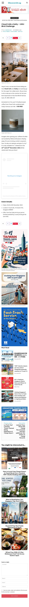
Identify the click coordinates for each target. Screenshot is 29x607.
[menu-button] (2, 2)
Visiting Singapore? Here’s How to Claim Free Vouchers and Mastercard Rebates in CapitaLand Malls (20, 395)
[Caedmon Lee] (2, 30)
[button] (26, 2)
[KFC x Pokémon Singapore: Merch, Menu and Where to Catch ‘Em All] (7, 383)
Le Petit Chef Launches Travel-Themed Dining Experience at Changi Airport (9, 429)
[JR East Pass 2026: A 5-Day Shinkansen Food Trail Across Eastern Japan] (14, 539)
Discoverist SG (17, 359)
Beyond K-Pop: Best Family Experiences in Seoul (14, 526)
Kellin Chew (16, 386)
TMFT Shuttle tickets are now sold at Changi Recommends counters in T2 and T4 (20, 368)
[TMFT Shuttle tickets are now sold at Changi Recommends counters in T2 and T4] (7, 369)
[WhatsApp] (19, 37)
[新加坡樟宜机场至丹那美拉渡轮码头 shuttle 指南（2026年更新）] (7, 356)
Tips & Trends (6, 31)
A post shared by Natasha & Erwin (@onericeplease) (15, 196)
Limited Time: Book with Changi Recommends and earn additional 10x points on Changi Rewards (20, 431)
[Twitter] (11, 37)
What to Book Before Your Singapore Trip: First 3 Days (14, 500)
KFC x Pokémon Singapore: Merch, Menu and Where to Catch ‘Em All (20, 382)
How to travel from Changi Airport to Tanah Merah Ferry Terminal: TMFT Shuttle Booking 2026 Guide (14, 473)
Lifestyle (20, 31)
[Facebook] (7, 37)
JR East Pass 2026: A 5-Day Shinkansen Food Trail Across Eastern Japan (14, 553)
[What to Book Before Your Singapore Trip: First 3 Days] (14, 486)
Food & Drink (13, 31)
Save (16, 38)
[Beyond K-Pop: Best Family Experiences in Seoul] (14, 513)
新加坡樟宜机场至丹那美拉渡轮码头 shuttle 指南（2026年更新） (20, 355)
